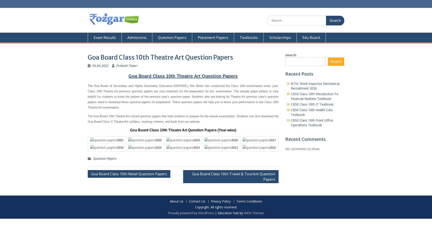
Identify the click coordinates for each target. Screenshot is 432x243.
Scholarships (280, 37)
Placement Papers (213, 37)
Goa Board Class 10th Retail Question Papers (129, 173)
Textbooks (249, 37)
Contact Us (197, 201)
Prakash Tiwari (126, 65)
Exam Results (105, 37)
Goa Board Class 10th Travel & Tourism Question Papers (233, 176)
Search (290, 55)
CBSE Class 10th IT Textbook (312, 104)
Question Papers (172, 37)
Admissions (136, 37)
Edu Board (311, 37)
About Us (176, 201)
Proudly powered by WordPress (191, 213)
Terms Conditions (249, 201)
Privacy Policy (221, 201)
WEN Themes (254, 213)
